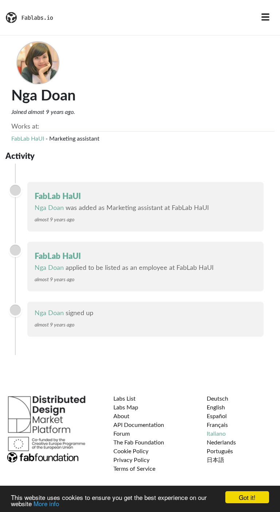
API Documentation (138, 425)
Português (220, 451)
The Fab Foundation (138, 443)
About (121, 416)
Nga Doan (49, 208)
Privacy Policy (131, 460)
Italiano (216, 434)
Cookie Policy (130, 451)
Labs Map (125, 407)
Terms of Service (134, 469)
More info (46, 503)
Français (217, 425)
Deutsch (217, 399)
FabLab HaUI (27, 139)
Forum (121, 434)
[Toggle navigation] (265, 17)
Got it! (247, 497)
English (216, 407)
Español (217, 416)
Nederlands (221, 443)
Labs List (124, 399)
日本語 (215, 460)
